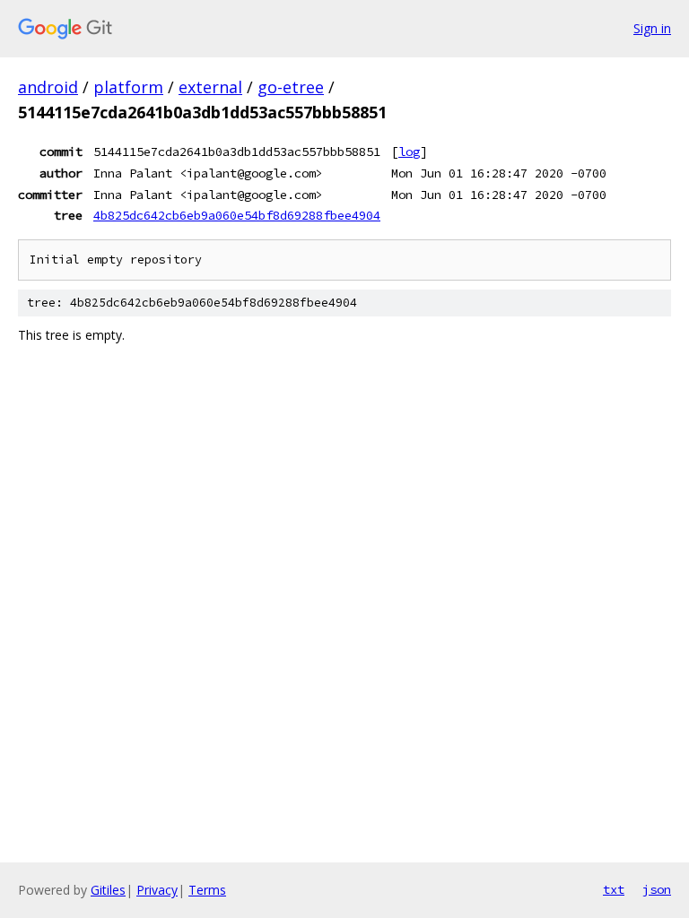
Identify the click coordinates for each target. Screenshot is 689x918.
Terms (207, 889)
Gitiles (108, 889)
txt (613, 889)
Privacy (157, 889)
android (48, 87)
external (210, 87)
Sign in (652, 28)
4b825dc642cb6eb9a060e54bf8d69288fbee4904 (236, 215)
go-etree (290, 87)
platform (128, 87)
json (656, 889)
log (409, 151)
